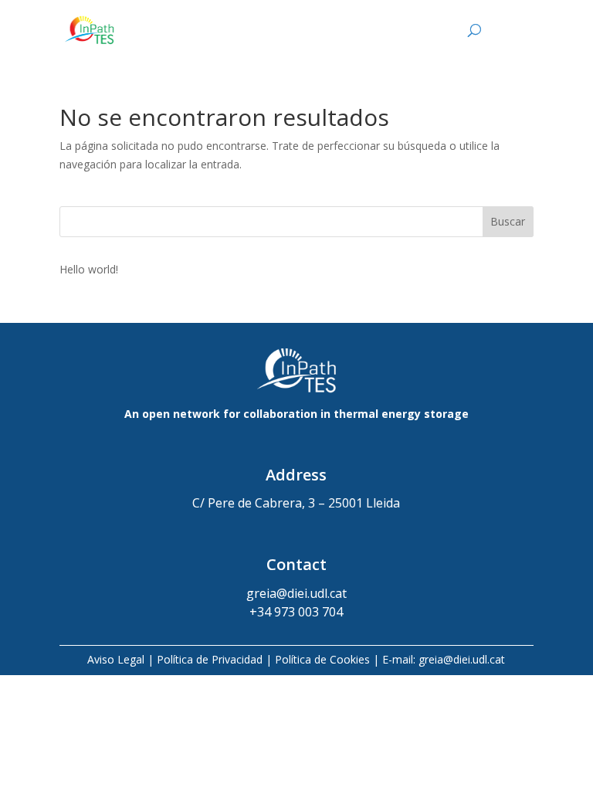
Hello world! (88, 269)
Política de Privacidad (210, 659)
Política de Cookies (322, 659)
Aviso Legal (115, 659)
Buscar (507, 221)
